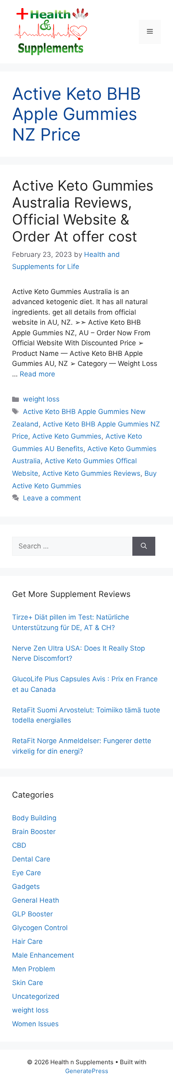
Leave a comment (52, 498)
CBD (19, 845)
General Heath (35, 900)
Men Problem (33, 969)
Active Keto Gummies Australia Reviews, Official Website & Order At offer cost (82, 211)
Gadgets (26, 886)
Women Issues (35, 1024)
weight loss (41, 399)
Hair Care (27, 941)
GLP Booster (32, 914)
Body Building (34, 818)
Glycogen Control (40, 928)
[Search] (143, 546)
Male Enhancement (43, 955)
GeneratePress (86, 1071)
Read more (37, 374)
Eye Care (26, 873)
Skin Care (27, 983)
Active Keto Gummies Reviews (91, 473)
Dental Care (31, 859)
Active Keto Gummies (66, 436)
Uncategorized (36, 996)
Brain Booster (34, 832)
